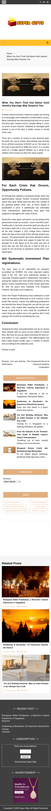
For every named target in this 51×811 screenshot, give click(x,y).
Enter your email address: (25, 754)
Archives (7, 479)
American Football (38, 502)
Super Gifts (31, 762)
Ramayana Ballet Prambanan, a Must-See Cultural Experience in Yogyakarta (32, 388)
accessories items (12, 502)
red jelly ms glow (38, 511)
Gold (4, 99)
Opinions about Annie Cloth (16, 511)
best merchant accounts (15, 506)
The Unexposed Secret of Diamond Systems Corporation (38, 364)
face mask (41, 506)
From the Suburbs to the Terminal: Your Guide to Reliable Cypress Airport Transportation (32, 434)
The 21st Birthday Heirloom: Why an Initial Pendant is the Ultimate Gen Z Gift (32, 418)
